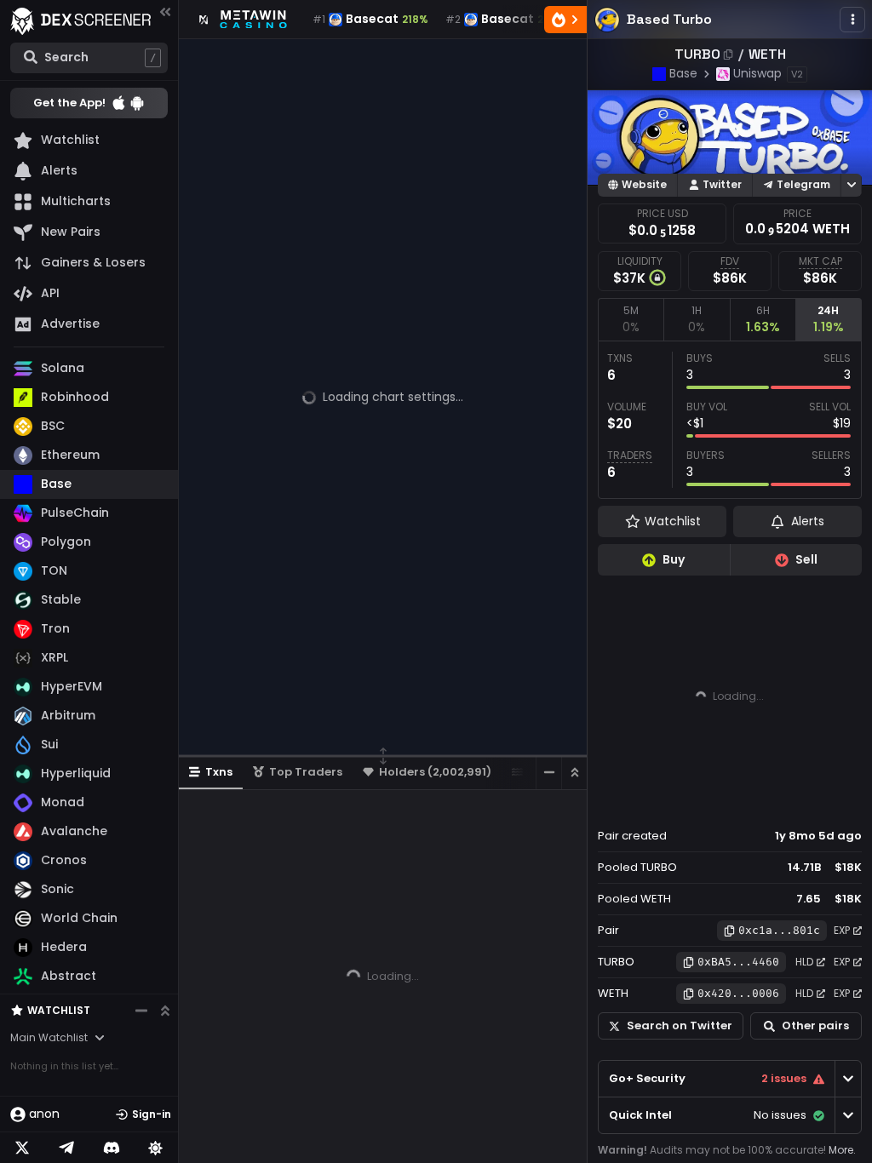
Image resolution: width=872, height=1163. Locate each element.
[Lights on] (156, 1147)
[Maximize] (574, 772)
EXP (842, 930)
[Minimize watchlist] (141, 1010)
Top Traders (305, 772)
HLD (804, 961)
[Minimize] (548, 772)
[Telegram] (66, 1147)
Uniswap (757, 73)
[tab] (630, 319)
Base (683, 73)
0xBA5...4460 (738, 961)
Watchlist (58, 1010)
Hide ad (837, 804)
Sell (806, 559)
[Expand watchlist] (165, 1010)
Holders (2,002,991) (435, 772)
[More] (852, 19)
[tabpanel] (730, 420)
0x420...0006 (738, 993)
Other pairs (815, 1025)
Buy (674, 559)
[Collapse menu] (165, 11)
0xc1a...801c (779, 930)
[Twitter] (22, 1147)
